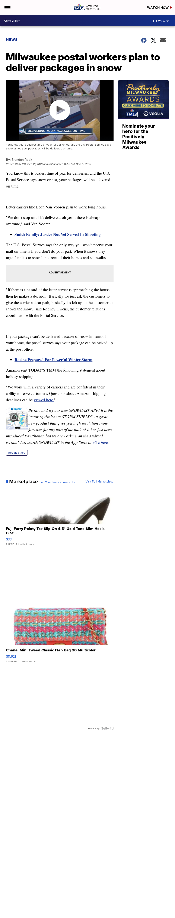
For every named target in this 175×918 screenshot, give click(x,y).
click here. (101, 442)
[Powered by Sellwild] (107, 728)
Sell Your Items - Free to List (57, 482)
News (12, 39)
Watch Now (158, 8)
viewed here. (44, 399)
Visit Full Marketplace (100, 481)
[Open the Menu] (7, 7)
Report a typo (16, 452)
